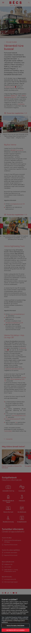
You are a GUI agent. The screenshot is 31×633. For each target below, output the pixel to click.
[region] (15, 614)
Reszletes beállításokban (15, 625)
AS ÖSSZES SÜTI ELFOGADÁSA (15, 630)
